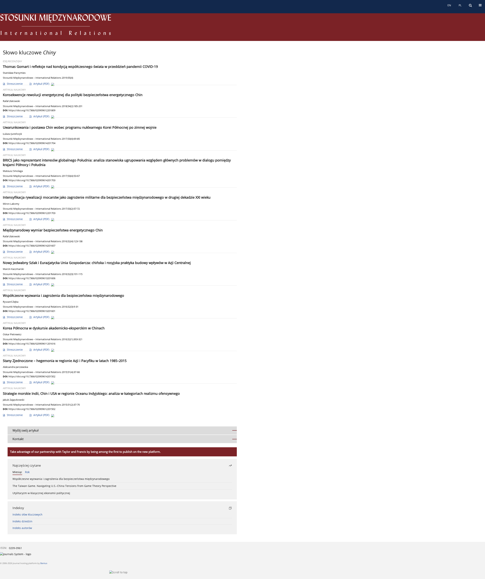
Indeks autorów (22, 528)
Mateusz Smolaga (13, 171)
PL (460, 5)
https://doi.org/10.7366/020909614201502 (32, 376)
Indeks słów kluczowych (27, 514)
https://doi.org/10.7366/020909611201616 (32, 343)
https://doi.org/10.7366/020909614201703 (32, 180)
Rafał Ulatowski (11, 101)
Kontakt (18, 439)
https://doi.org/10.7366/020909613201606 (32, 278)
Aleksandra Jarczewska (15, 367)
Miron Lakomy (11, 203)
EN (449, 5)
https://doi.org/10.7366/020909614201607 (32, 245)
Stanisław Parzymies (14, 72)
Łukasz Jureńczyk (12, 134)
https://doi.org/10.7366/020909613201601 (32, 311)
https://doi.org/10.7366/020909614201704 (32, 143)
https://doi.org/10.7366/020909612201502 (32, 409)
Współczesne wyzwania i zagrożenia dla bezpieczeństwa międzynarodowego (61, 479)
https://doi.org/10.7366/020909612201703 (32, 213)
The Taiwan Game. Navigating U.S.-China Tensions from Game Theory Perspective (64, 486)
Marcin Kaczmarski (13, 269)
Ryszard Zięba (10, 301)
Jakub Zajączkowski (13, 399)
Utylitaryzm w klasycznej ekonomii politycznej (41, 493)
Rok (27, 472)
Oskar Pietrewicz (12, 334)
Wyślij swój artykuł (25, 430)
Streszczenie (15, 83)
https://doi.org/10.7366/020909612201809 (32, 110)
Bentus (43, 563)
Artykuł (41, 83)
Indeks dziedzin (22, 521)
